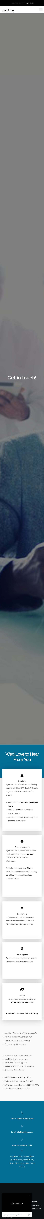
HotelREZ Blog (31, 1014)
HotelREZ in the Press (15, 1014)
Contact (19, 3)
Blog (26, 3)
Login (32, 3)
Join (12, 3)
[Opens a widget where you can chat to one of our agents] (17, 1205)
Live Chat (19, 810)
